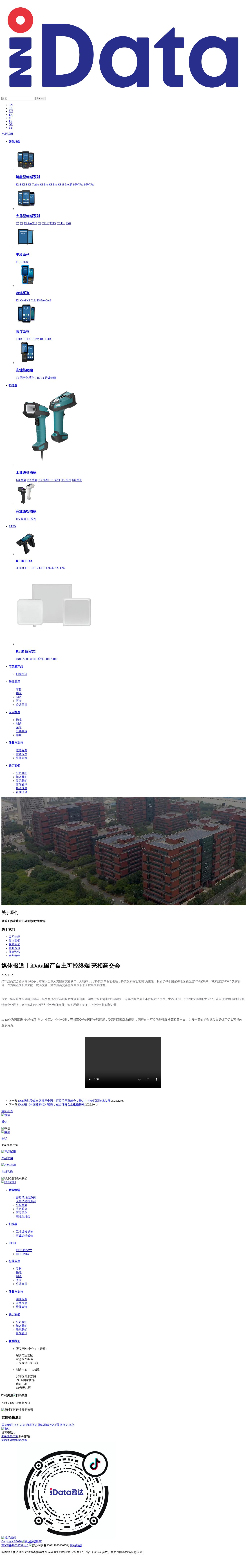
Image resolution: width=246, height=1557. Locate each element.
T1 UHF (29, 567)
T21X (53, 223)
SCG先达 (19, 1424)
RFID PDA (24, 561)
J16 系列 (54, 480)
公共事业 (21, 704)
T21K (45, 223)
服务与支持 (16, 742)
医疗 (19, 700)
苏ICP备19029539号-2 (14, 1545)
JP (10, 117)
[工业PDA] (123, 89)
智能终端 (14, 141)
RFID (12, 526)
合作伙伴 (21, 792)
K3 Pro (44, 184)
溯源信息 (31, 1424)
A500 (26, 658)
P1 (17, 261)
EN (11, 108)
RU (11, 111)
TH (11, 114)
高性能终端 (24, 370)
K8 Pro (53, 184)
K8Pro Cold (44, 300)
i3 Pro (65, 184)
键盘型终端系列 (28, 177)
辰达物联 (7, 1424)
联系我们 (21, 780)
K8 (59, 184)
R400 (19, 658)
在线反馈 (21, 754)
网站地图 (76, 1545)
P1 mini (24, 261)
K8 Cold (31, 300)
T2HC (19, 338)
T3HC (27, 338)
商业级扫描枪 (26, 511)
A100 (54, 658)
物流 (19, 693)
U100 (47, 658)
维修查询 (21, 757)
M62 (68, 223)
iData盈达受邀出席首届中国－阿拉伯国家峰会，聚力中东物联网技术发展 (64, 1100)
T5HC (48, 338)
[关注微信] (9, 1537)
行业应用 (14, 681)
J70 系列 (77, 480)
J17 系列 (43, 480)
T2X (62, 567)
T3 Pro (61, 223)
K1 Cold (21, 300)
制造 (19, 697)
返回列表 (7, 1111)
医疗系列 (23, 332)
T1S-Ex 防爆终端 (45, 377)
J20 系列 (21, 480)
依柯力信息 (67, 1424)
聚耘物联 (44, 1424)
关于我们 (14, 765)
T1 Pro (28, 223)
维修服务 (21, 750)
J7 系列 (31, 519)
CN (11, 104)
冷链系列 (23, 293)
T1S (34, 223)
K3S (24, 184)
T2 (39, 223)
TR (10, 121)
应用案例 (14, 712)
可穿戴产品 (16, 666)
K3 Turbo (33, 184)
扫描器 (13, 385)
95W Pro (89, 184)
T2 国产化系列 (25, 377)
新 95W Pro (76, 184)
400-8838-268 (9, 1436)
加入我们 (21, 776)
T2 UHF (40, 567)
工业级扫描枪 (26, 472)
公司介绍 (21, 773)
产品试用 (7, 133)
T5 (17, 223)
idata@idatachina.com (14, 1439)
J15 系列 (66, 480)
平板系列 (23, 254)
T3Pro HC (38, 338)
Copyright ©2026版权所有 (21, 1541)
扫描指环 (21, 674)
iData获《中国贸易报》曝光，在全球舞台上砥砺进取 (51, 1104)
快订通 (54, 1424)
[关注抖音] (66, 1537)
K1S (18, 184)
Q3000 (20, 567)
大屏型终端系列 (28, 216)
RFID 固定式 (25, 651)
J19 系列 (32, 480)
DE (11, 124)
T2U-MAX (52, 567)
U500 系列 (36, 658)
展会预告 (21, 788)
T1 (21, 223)
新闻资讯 (21, 784)
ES (10, 127)
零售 (19, 689)
